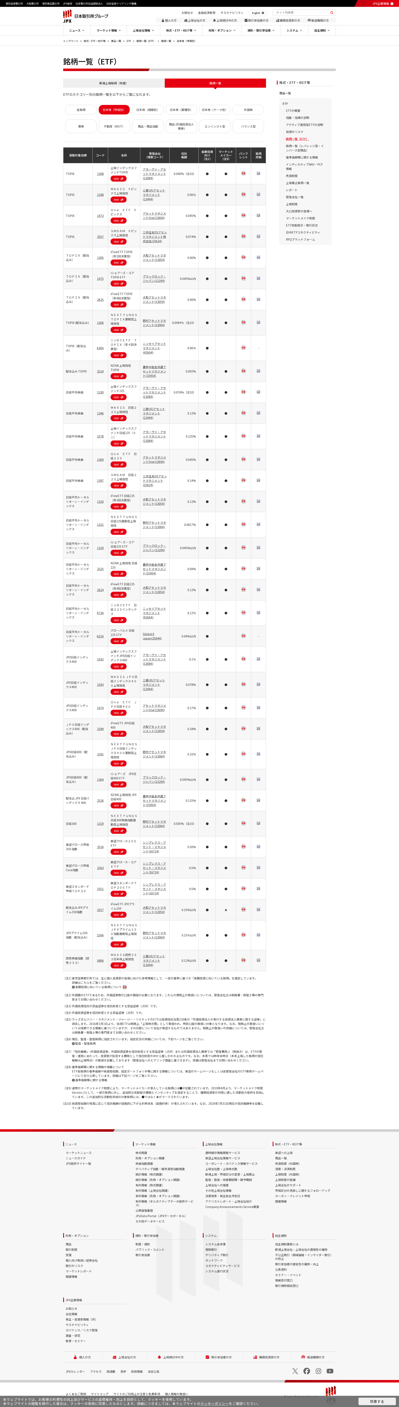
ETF (129, 41)
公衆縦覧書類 (144, 1210)
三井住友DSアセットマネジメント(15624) (155, 480)
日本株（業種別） (181, 110)
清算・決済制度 (285, 1169)
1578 (100, 436)
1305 (100, 258)
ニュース (71, 1144)
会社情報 (71, 1314)
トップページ (70, 41)
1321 (100, 525)
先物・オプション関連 (150, 1158)
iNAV (116, 178)
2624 (100, 590)
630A (100, 348)
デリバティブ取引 (216, 1255)
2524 (100, 371)
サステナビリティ (77, 1325)
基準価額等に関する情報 (91, 1080)
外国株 (248, 110)
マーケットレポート (79, 1271)
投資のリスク (294, 132)
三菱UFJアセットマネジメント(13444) (154, 194)
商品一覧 (116, 41)
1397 (100, 480)
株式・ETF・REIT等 (95, 41)
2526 (100, 800)
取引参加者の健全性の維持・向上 (297, 1264)
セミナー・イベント (288, 1275)
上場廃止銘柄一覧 (297, 183)
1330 (100, 392)
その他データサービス (150, 1221)
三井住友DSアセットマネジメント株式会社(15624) (155, 236)
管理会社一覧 (294, 197)
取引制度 (71, 1249)
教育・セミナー (76, 1341)
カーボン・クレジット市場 (292, 1196)
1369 (100, 460)
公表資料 (281, 1269)
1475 (100, 279)
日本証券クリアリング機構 (121, 3)
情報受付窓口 (284, 1280)
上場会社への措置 (217, 1185)
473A (100, 613)
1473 (100, 216)
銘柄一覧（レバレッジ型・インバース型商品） (305, 148)
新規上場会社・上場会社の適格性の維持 (301, 1249)
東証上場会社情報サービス (222, 1158)
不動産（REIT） (114, 126)
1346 (100, 413)
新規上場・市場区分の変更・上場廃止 (230, 1174)
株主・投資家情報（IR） (82, 1319)
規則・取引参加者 (147, 1236)
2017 (100, 910)
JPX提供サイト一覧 (78, 1163)
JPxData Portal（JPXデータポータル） (161, 1216)
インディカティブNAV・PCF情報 (304, 166)
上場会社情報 (214, 1144)
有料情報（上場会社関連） (152, 1190)
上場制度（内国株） (288, 1174)
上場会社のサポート (288, 1185)
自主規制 (281, 1236)
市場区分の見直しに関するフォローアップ (302, 1190)
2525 (100, 569)
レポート (292, 190)
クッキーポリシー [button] (215, 1403)
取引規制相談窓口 (286, 1286)
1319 (100, 824)
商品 (68, 1244)
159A (100, 935)
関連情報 (281, 1201)
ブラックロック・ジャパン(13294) (154, 278)
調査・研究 (73, 1335)
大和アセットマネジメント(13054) (154, 257)
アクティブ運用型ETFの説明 (304, 125)
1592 (100, 659)
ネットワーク (214, 1260)
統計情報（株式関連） (150, 1174)
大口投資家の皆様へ (299, 211)
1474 (100, 708)
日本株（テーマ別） (215, 110)
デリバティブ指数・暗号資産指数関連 (160, 1169)
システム (211, 1236)
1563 (100, 868)
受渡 (68, 1255)
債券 (81, 126)
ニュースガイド (76, 1158)
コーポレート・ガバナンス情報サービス (231, 1163)
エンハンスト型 (215, 126)
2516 (100, 847)
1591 (100, 754)
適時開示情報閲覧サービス (222, 1153)
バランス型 (248, 126)
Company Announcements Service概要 (232, 1207)
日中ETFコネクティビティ (303, 232)
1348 (100, 195)
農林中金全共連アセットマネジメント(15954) (154, 371)
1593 (100, 685)
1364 (100, 779)
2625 (100, 300)
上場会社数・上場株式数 (221, 1169)
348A (100, 960)
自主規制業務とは (286, 1244)
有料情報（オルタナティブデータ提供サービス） (164, 1203)
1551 (100, 889)
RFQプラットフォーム (300, 239)
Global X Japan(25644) (152, 636)
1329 (100, 548)
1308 (100, 174)
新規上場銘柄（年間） (113, 83)
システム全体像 (215, 1244)
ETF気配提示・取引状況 (302, 225)
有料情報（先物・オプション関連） (158, 1196)
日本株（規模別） (148, 110)
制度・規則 (142, 1244)
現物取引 (211, 1249)
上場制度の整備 (285, 1180)
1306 (100, 323)
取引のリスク (74, 1266)
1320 (100, 501)
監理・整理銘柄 (85, 1043)
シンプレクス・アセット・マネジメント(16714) (154, 846)
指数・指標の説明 (297, 118)
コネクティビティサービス (222, 1266)
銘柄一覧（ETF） (146, 41)
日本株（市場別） (187, 41)
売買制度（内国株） (288, 1163)
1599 (100, 729)
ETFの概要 (293, 110)
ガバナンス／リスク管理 (82, 1330)
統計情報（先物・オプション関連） (158, 1180)
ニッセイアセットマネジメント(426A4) (154, 348)
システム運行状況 (217, 1271)
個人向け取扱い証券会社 (82, 1260)
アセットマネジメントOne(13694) (154, 215)
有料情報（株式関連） (150, 1185)
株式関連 (141, 1153)
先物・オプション (77, 1236)
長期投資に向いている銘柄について (98, 987)
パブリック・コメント (150, 1249)
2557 (100, 237)
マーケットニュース (79, 1153)
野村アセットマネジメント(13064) (154, 323)
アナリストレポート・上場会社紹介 (228, 1201)
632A (100, 636)
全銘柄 (81, 110)
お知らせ (71, 1308)
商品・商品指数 (148, 126)
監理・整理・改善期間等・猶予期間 (228, 1180)
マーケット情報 (145, 1144)
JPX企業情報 (380, 3)
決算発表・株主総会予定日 (222, 1196)
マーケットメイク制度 (300, 218)
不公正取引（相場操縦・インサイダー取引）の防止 (304, 1257)
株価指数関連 (144, 1163)
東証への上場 (284, 1153)
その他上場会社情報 (218, 1190)
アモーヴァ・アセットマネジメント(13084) (154, 173)
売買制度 (292, 176)
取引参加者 (142, 1255)
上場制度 (292, 204)
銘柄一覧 (166, 41)
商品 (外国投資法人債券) (181, 126)
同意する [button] (377, 1401)
